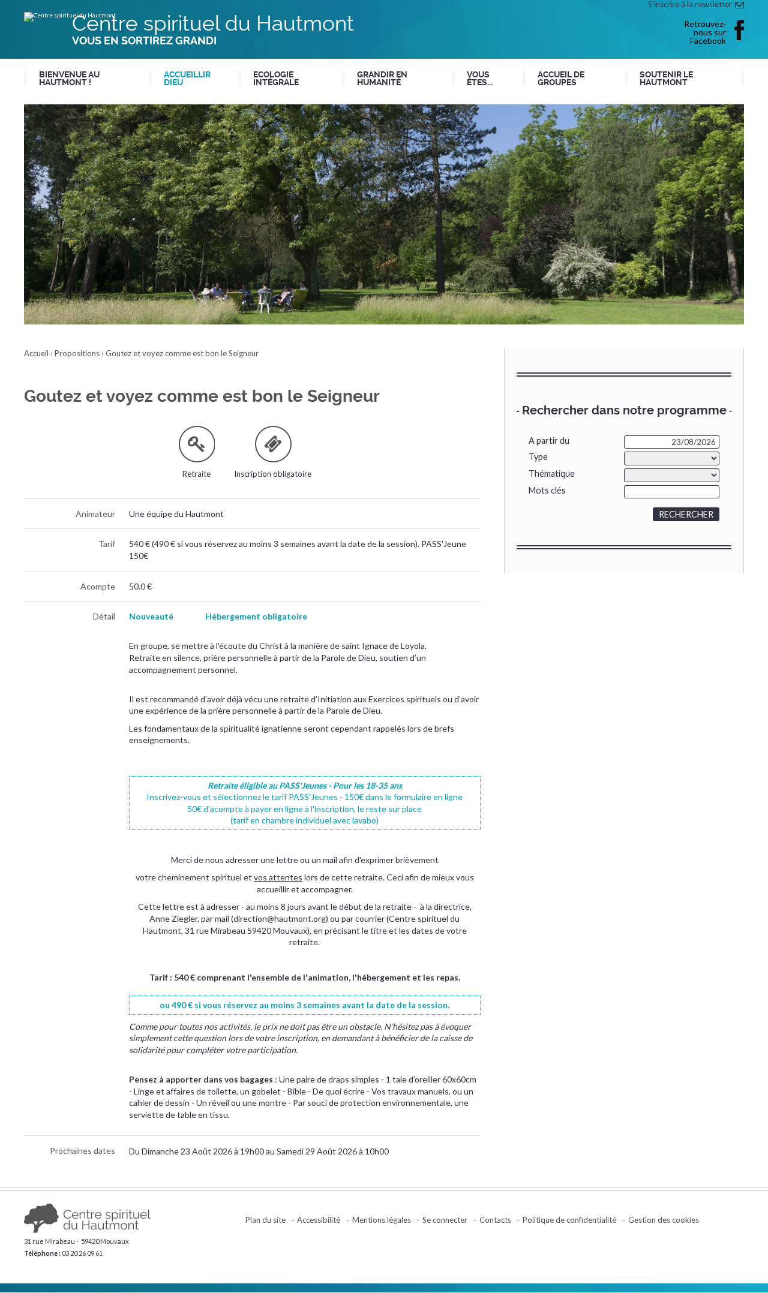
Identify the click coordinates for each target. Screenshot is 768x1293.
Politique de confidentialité (569, 1220)
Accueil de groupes (561, 78)
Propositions (77, 353)
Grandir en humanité (382, 78)
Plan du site (265, 1220)
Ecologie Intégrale (276, 78)
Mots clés (547, 490)
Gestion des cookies (663, 1220)
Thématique (552, 473)
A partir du (549, 440)
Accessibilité (318, 1220)
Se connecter (444, 1220)
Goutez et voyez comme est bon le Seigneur (182, 353)
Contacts (495, 1220)
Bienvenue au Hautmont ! (69, 78)
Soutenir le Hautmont (666, 78)
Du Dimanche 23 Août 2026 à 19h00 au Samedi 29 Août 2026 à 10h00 (259, 1151)
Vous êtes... (480, 78)
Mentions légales (381, 1220)
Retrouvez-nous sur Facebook (705, 32)
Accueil (36, 353)
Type (538, 457)
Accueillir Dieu (187, 78)
